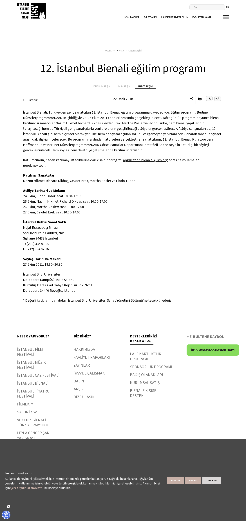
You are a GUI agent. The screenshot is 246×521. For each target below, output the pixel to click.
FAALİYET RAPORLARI (92, 357)
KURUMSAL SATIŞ (145, 383)
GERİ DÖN (33, 100)
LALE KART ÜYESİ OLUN (174, 17)
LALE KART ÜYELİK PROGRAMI (145, 356)
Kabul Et (175, 480)
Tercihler (211, 480)
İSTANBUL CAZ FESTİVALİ (38, 375)
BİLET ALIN (150, 17)
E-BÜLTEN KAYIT (201, 17)
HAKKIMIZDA (84, 349)
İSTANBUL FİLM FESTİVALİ (30, 352)
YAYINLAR (82, 365)
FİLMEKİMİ (26, 404)
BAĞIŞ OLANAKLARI (146, 375)
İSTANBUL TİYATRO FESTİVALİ (33, 393)
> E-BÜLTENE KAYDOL (205, 337)
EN (227, 7)
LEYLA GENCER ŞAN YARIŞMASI (33, 435)
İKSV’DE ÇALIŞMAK (89, 373)
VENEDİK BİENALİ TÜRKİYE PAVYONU (32, 422)
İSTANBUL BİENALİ (32, 383)
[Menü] (226, 17)
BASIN (79, 381)
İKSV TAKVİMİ (132, 17)
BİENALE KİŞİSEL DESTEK (144, 393)
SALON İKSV (27, 412)
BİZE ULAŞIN (84, 397)
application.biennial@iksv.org (145, 160)
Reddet (193, 480)
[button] (191, 99)
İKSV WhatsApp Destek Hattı (212, 350)
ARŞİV (79, 389)
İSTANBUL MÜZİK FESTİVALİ (31, 365)
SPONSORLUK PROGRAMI (151, 367)
